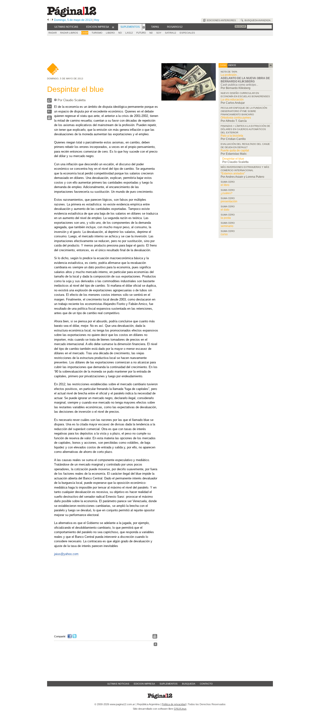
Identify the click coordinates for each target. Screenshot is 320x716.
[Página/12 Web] (71, 16)
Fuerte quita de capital (235, 150)
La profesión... (230, 75)
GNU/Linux (180, 708)
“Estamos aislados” (233, 173)
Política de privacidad (174, 704)
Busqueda (188, 683)
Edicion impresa (144, 683)
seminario (227, 226)
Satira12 (170, 32)
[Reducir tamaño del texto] (49, 112)
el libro (225, 185)
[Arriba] (155, 645)
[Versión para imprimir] (49, 119)
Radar (52, 32)
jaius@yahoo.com (66, 554)
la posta (226, 217)
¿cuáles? (226, 193)
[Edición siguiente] (52, 20)
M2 (151, 32)
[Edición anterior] (48, 20)
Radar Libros (69, 32)
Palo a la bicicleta (232, 135)
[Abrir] (113, 27)
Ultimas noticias (118, 683)
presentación (229, 201)
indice (231, 65)
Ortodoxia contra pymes (236, 117)
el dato (225, 209)
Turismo (97, 32)
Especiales (187, 32)
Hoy (96, 20)
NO (120, 32)
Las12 (129, 32)
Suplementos (169, 683)
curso (224, 234)
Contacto (206, 683)
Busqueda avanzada (257, 20)
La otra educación (232, 99)
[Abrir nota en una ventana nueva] (49, 101)
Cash (85, 32)
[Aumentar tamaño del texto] (49, 107)
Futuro (141, 32)
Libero (110, 32)
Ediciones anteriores (220, 20)
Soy (158, 32)
